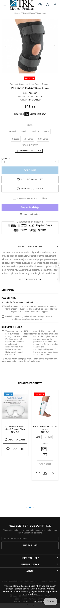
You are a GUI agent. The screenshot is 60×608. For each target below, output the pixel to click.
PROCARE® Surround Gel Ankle (45, 427)
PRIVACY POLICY (22, 601)
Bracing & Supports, (19, 84)
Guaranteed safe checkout (30, 221)
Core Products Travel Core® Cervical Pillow (15, 427)
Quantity (7, 158)
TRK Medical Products (22, 5)
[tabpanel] (15, 425)
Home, (31, 84)
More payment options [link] (30, 214)
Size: (30, 125)
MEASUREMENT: (30, 145)
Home (16, 13)
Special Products (42, 84)
